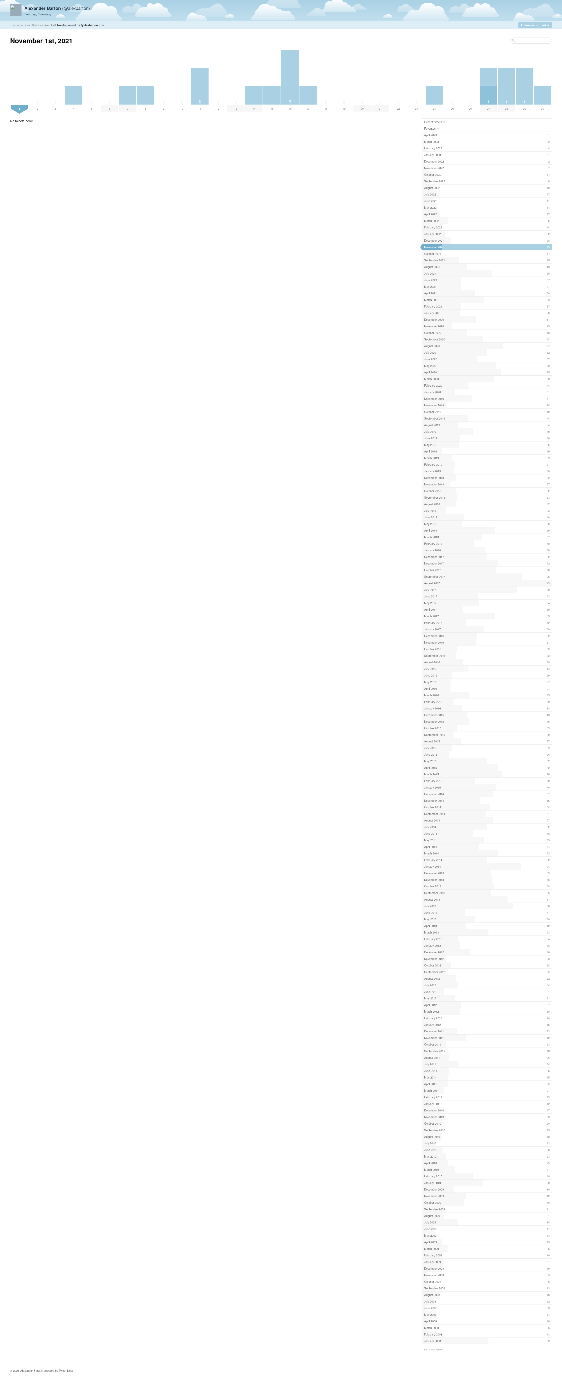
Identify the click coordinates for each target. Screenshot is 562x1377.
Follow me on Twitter (535, 25)
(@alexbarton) (57, 8)
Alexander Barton (31, 1370)
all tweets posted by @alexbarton (75, 25)
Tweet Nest (66, 1370)
